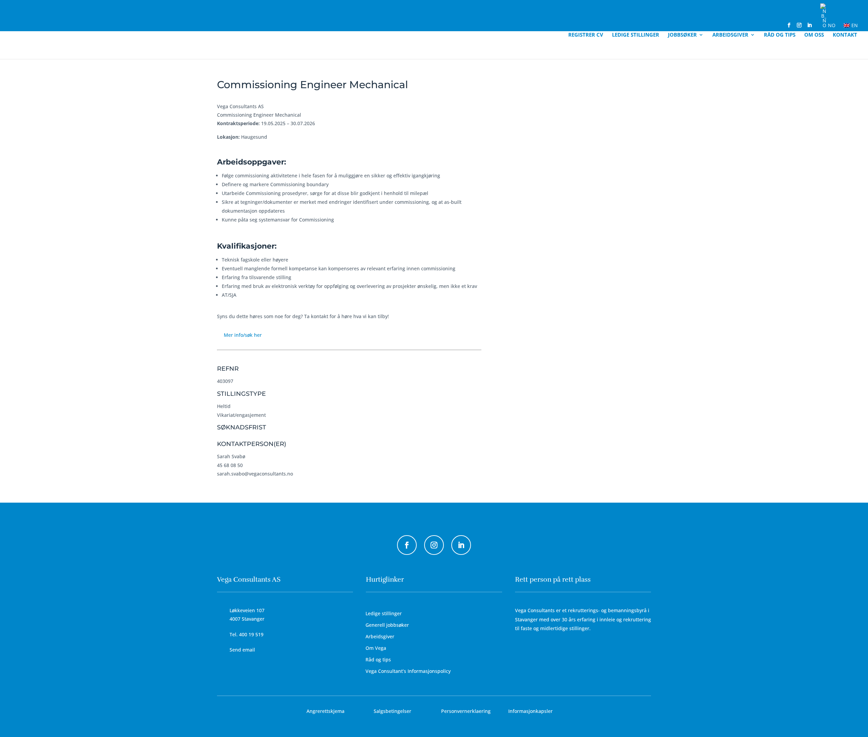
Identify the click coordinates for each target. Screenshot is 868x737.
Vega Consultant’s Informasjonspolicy (408, 671)
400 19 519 (251, 634)
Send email (242, 649)
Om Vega (376, 648)
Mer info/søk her (243, 335)
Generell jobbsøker (387, 625)
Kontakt (845, 35)
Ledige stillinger (635, 35)
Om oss (814, 35)
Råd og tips (779, 35)
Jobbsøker (682, 35)
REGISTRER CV (585, 35)
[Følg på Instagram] (434, 545)
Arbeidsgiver (730, 35)
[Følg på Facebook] (407, 545)
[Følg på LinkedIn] (461, 545)
